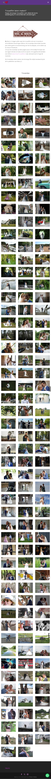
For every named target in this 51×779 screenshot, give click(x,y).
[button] (47, 775)
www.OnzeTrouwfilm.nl (19, 54)
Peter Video (33, 777)
